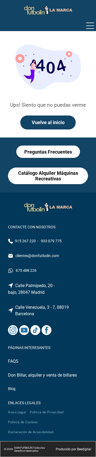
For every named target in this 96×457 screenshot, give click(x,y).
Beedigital (84, 449)
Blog (11, 389)
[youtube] (24, 330)
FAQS (13, 361)
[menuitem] (19, 412)
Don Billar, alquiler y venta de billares (42, 375)
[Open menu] (90, 26)
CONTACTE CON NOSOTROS (31, 227)
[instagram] (13, 330)
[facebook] (46, 330)
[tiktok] (35, 330)
